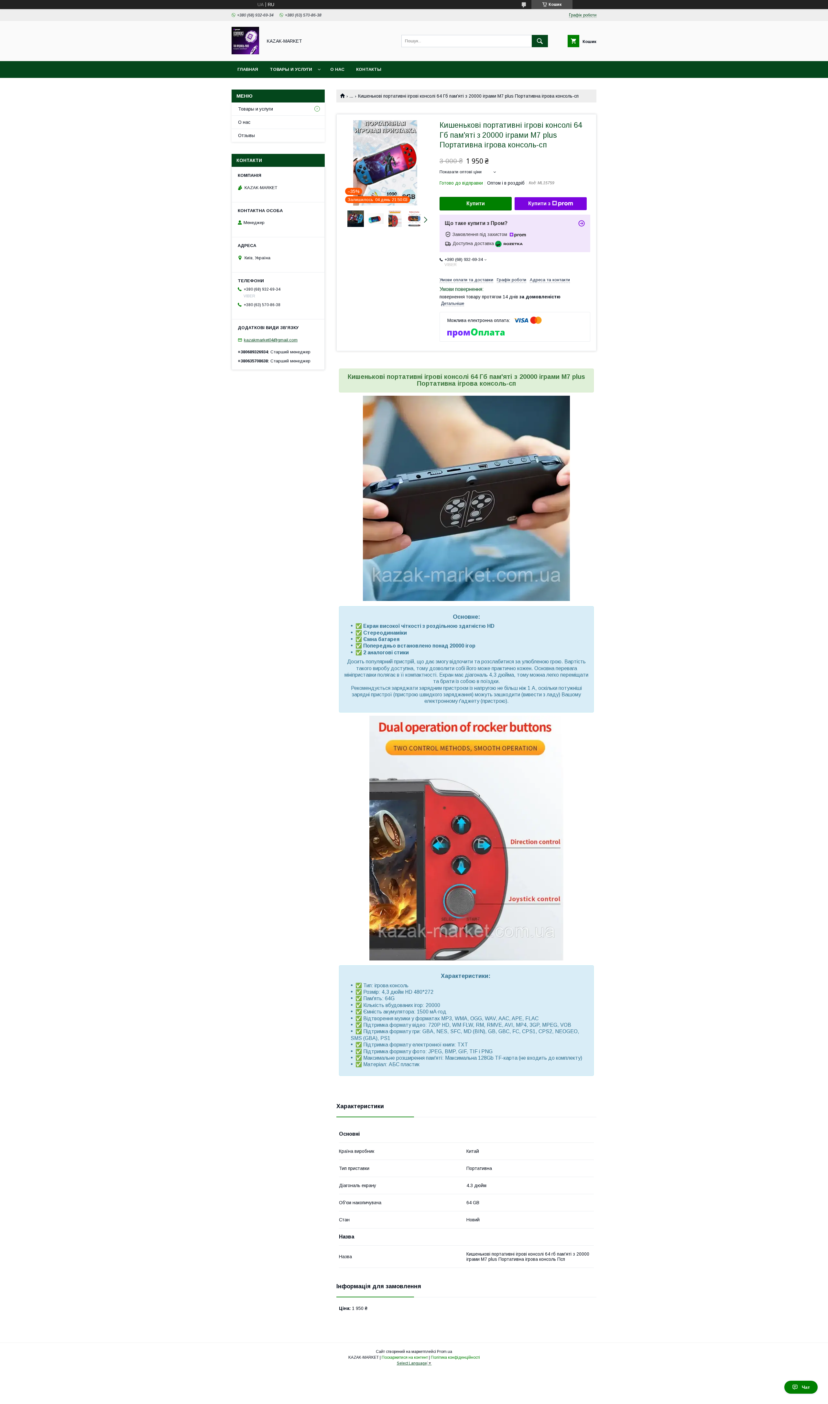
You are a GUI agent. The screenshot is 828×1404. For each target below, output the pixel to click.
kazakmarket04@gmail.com (271, 340)
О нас (337, 69)
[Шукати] (540, 41)
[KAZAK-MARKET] (245, 52)
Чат (806, 1387)
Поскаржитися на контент (405, 1357)
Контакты (368, 69)
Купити (475, 203)
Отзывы (246, 135)
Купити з (539, 203)
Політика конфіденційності (455, 1357)
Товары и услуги (291, 69)
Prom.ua (444, 1351)
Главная (247, 69)
